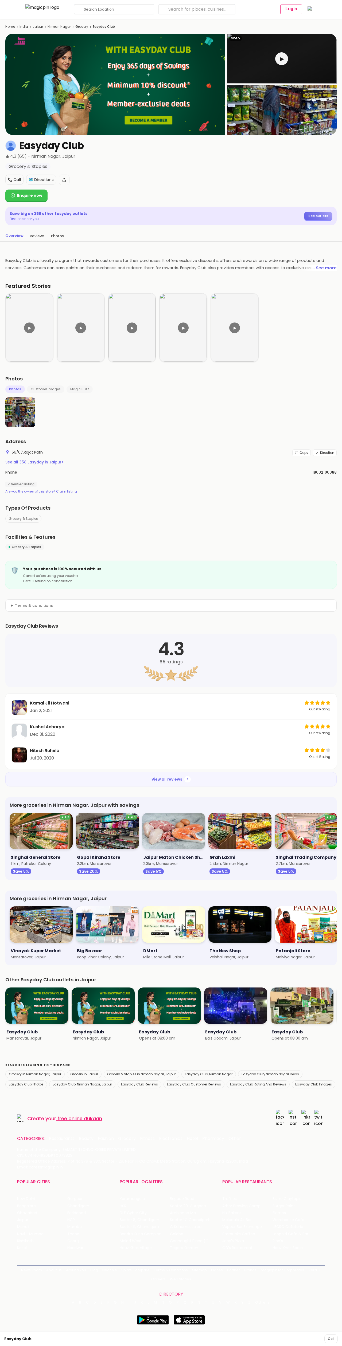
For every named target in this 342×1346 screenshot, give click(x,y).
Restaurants (62, 1138)
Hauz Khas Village (136, 1247)
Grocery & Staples (23, 518)
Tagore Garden (184, 1247)
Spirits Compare (135, 1270)
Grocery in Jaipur (84, 1074)
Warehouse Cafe (288, 1219)
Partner (233, 1270)
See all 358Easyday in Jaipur (34, 462)
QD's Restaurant (237, 1247)
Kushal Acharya (47, 727)
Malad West (131, 1240)
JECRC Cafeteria (288, 1226)
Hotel (192, 1138)
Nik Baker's (231, 1212)
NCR (71, 1219)
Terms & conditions (34, 605)
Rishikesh (25, 1240)
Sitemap (199, 1270)
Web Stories (180, 1279)
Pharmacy (213, 1138)
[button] (282, 59)
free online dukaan (79, 1118)
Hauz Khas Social (288, 1247)
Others (262, 1302)
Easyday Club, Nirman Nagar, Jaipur (82, 1084)
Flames (279, 1212)
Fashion (106, 1138)
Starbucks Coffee (238, 1234)
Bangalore (26, 1206)
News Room (31, 1270)
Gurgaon (75, 1198)
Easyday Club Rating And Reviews (258, 1084)
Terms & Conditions (171, 1270)
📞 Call (14, 179)
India (24, 26)
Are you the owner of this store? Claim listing (41, 491)
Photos (15, 389)
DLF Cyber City (133, 1212)
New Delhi (26, 1198)
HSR (123, 1206)
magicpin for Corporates (282, 1270)
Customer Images (46, 389)
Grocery (81, 26)
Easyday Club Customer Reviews (194, 1084)
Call (331, 1338)
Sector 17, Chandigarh (190, 1219)
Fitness (147, 1138)
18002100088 (324, 472)
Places (217, 1270)
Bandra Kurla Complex (140, 1234)
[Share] (64, 180)
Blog (94, 1270)
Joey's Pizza (233, 1240)
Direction (327, 452)
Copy (304, 452)
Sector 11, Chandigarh (139, 1226)
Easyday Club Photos (26, 1084)
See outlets (318, 216)
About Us (54, 1270)
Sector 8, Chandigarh (139, 1219)
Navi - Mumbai (30, 1234)
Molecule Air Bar (237, 1219)
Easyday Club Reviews (139, 1084)
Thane (73, 1234)
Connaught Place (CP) (191, 1240)
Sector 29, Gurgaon (188, 1206)
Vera (312, 1270)
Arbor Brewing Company (244, 1206)
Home (10, 26)
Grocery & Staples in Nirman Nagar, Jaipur (141, 1074)
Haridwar (75, 1247)
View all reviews (166, 779)
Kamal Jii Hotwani (49, 703)
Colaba (176, 1234)
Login (291, 8)
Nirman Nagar (59, 26)
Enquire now (29, 195)
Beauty (86, 1138)
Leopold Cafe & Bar (290, 1234)
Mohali (23, 1226)
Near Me (109, 1270)
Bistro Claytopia (287, 1198)
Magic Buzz (79, 389)
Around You (76, 1270)
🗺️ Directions (41, 179)
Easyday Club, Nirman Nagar (208, 1074)
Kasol (22, 1247)
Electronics (170, 1138)
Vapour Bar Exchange (242, 1226)
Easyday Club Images (313, 1084)
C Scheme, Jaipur (186, 1226)
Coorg (73, 1240)
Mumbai (75, 1226)
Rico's (278, 1240)
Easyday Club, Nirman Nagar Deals (270, 1074)
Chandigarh (78, 1206)
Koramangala (132, 1198)
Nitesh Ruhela (44, 750)
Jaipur (38, 26)
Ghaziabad (27, 1212)
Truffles (229, 1198)
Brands (250, 1270)
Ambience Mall (183, 1212)
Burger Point (284, 1206)
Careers (158, 1279)
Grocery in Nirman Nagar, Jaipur (35, 1074)
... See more (324, 268)
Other (234, 1138)
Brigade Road (182, 1198)
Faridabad (76, 1212)
